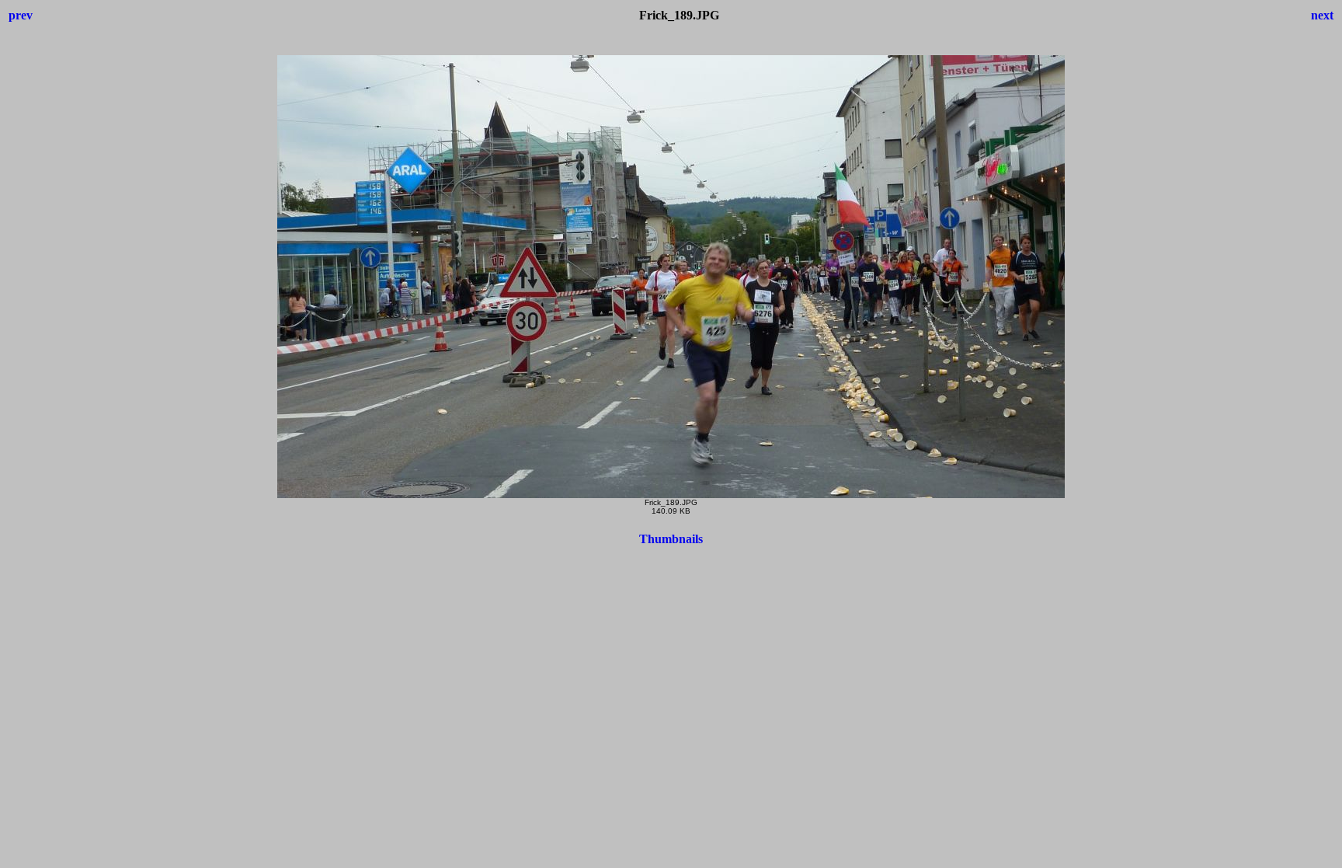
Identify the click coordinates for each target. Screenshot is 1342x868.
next (1322, 15)
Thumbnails (671, 539)
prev (21, 15)
